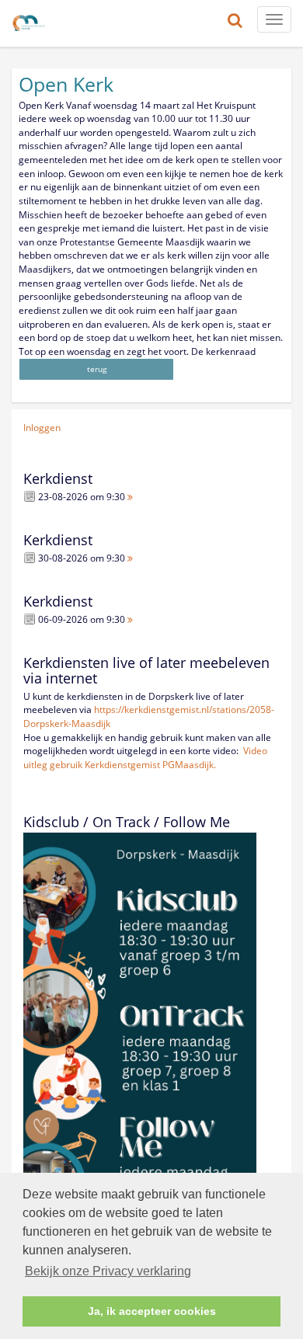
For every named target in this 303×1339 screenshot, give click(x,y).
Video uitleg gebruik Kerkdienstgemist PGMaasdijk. (145, 757)
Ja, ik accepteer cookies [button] (152, 1311)
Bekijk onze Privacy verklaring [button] (108, 1271)
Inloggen (42, 427)
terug (96, 368)
